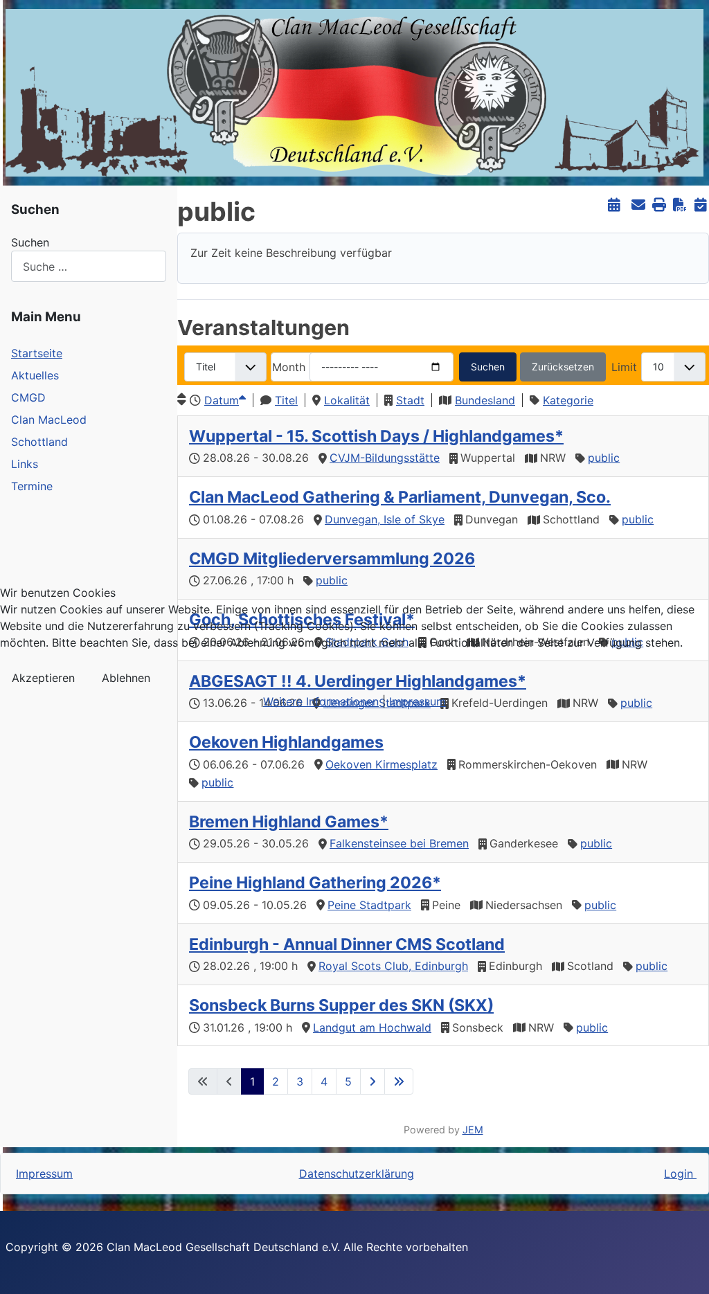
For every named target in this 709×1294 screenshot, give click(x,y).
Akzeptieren (43, 678)
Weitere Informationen (321, 701)
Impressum (417, 701)
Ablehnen (126, 678)
